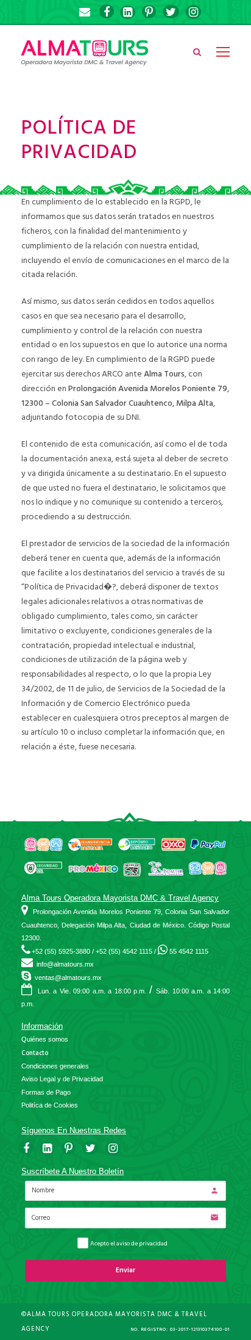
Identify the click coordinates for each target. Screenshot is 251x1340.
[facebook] (106, 12)
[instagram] (193, 12)
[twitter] (171, 12)
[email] (84, 12)
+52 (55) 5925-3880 (61, 951)
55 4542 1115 (188, 951)
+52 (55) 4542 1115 (124, 951)
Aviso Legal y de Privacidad (62, 1078)
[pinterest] (149, 12)
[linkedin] (127, 12)
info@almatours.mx (65, 964)
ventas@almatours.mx (68, 977)
